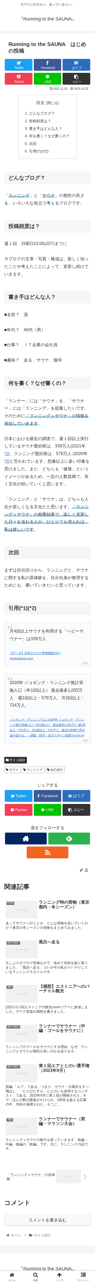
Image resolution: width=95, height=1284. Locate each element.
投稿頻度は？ (40, 121)
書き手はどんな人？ (45, 128)
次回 (32, 143)
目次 (40, 102)
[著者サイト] (25, 838)
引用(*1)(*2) (39, 151)
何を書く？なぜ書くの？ (49, 136)
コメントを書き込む (47, 1220)
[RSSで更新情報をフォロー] (47, 852)
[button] (84, 758)
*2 (6, 461)
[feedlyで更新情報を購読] (69, 838)
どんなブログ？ (42, 113)
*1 (6, 453)
